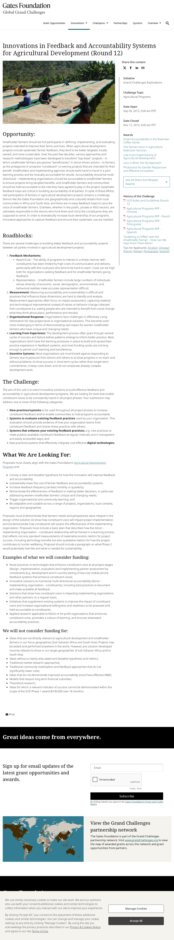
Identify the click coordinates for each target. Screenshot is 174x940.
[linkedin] (137, 68)
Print (12, 714)
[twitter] (125, 68)
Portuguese (151, 251)
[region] (87, 915)
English (152, 248)
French (127, 251)
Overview (153, 23)
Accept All (136, 921)
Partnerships (120, 23)
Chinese (164, 248)
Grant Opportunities (54, 23)
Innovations (77, 23)
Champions (99, 23)
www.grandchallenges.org (141, 840)
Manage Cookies (136, 908)
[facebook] (131, 68)
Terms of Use (40, 931)
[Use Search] (167, 23)
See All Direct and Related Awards (142, 182)
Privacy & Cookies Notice (85, 927)
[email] (143, 68)
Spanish (164, 251)
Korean (137, 251)
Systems (137, 23)
